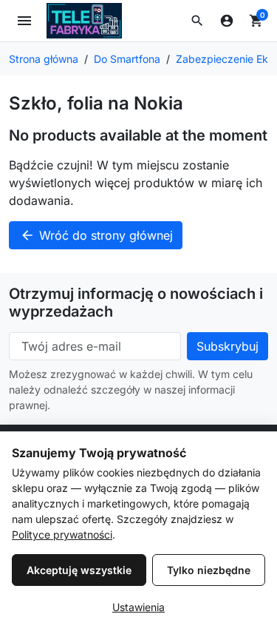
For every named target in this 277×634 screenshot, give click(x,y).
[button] (197, 21)
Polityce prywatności (62, 534)
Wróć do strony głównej (96, 235)
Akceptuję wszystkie (79, 570)
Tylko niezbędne (208, 570)
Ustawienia (138, 607)
